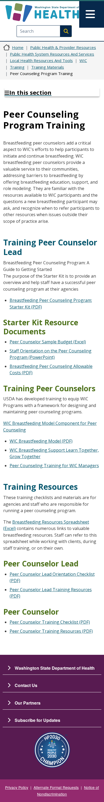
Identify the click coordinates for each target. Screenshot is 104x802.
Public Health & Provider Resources (63, 47)
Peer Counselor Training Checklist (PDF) (50, 622)
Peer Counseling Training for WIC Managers (54, 465)
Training (17, 67)
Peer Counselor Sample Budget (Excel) (48, 342)
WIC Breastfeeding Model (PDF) (41, 441)
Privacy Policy (16, 787)
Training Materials (47, 67)
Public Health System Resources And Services (52, 54)
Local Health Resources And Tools (41, 60)
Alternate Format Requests (56, 787)
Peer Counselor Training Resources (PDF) (51, 631)
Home (17, 47)
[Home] (42, 12)
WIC (83, 60)
